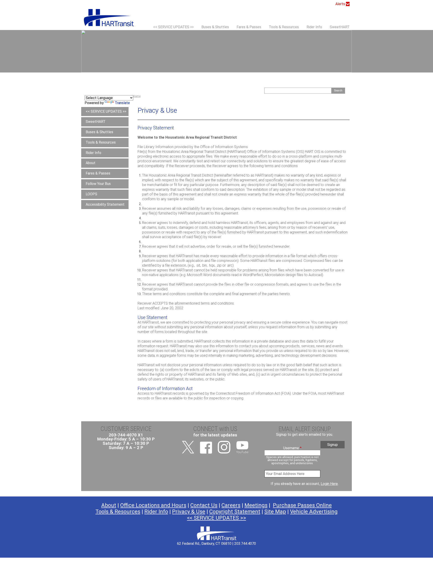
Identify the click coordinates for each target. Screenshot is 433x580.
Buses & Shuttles (215, 27)
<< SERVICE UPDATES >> (173, 27)
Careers (230, 505)
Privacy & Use (188, 511)
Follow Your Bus (98, 184)
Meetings (255, 505)
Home (136, 96)
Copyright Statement (234, 511)
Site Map (275, 511)
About (90, 163)
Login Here (329, 484)
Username (292, 448)
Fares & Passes (249, 27)
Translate (122, 103)
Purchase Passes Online (302, 505)
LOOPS (91, 194)
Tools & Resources (284, 27)
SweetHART (340, 27)
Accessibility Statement (105, 204)
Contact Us (203, 505)
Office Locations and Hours (153, 505)
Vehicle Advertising (314, 511)
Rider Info (314, 27)
